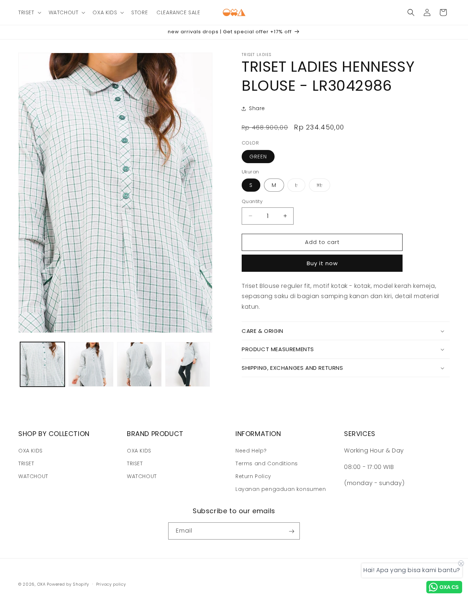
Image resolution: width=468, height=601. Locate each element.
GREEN (258, 156)
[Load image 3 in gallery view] (139, 364)
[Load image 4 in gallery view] (187, 364)
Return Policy (253, 476)
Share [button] (257, 108)
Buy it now (322, 263)
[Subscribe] (291, 531)
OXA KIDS (30, 450)
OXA (41, 584)
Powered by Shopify (68, 584)
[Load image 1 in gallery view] (42, 364)
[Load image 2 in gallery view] (90, 364)
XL (323, 186)
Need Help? (251, 450)
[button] (29, 12)
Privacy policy (111, 584)
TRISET (26, 463)
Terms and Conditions (266, 463)
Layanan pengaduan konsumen (280, 489)
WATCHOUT (33, 476)
